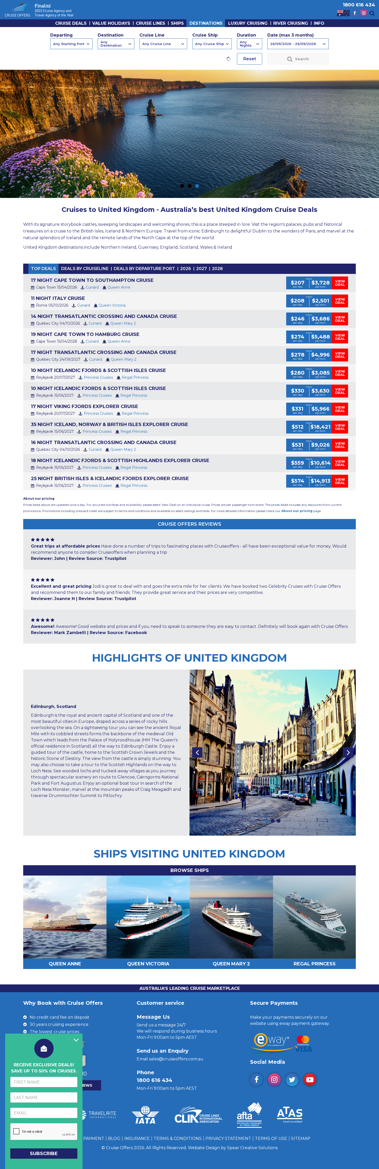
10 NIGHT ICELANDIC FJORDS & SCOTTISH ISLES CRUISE (98, 370)
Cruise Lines (150, 23)
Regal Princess (135, 377)
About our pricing (296, 511)
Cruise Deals (71, 23)
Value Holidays (111, 23)
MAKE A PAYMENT (85, 1138)
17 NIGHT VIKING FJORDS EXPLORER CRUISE (84, 406)
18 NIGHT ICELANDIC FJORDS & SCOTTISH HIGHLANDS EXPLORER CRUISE (120, 460)
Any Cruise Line (156, 44)
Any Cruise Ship (209, 44)
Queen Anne (119, 287)
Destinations (206, 23)
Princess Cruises (98, 377)
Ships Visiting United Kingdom (189, 853)
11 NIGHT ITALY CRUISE (58, 298)
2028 (217, 268)
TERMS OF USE (271, 1138)
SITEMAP (300, 1138)
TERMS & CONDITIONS (178, 1138)
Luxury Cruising (248, 23)
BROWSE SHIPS (189, 870)
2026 (185, 268)
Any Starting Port (68, 44)
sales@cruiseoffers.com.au (176, 1059)
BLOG (114, 1138)
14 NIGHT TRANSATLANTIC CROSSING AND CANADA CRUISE (104, 316)
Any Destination (111, 43)
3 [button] (279, 821)
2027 (201, 268)
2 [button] (273, 821)
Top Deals (43, 268)
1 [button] (267, 821)
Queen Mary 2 (123, 323)
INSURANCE (137, 1138)
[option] (189, 753)
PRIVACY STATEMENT (228, 1138)
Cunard (92, 287)
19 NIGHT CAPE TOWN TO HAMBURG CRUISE (85, 334)
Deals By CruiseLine (85, 268)
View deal (340, 283)
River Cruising (290, 23)
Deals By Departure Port (144, 268)
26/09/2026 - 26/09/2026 (293, 44)
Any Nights (246, 43)
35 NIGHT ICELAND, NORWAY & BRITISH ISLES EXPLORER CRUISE (109, 424)
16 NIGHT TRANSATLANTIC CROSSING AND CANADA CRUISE (104, 442)
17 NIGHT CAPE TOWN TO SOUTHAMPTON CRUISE (92, 280)
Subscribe (44, 1153)
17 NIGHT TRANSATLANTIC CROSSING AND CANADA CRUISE (104, 352)
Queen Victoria (112, 305)
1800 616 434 (359, 5)
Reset (249, 58)
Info (319, 23)
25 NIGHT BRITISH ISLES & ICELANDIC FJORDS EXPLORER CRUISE (110, 478)
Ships (177, 23)
